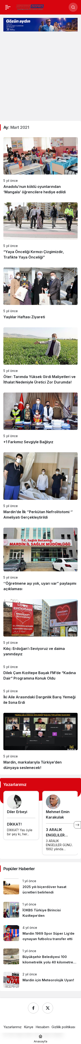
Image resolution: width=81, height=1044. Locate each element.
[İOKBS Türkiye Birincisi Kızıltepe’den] (40, 910)
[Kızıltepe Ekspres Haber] (30, 7)
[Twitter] (47, 1008)
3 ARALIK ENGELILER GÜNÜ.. (55, 835)
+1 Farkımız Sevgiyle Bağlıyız (28, 442)
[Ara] (73, 7)
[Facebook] (33, 1008)
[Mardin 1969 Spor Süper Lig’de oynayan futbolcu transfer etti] (40, 933)
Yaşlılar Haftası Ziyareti (24, 317)
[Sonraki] (77, 824)
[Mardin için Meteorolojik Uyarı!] (40, 979)
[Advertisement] (40, 76)
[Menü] (7, 7)
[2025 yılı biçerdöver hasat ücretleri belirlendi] (40, 886)
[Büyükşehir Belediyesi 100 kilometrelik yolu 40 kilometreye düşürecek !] (40, 956)
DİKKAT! (14, 824)
